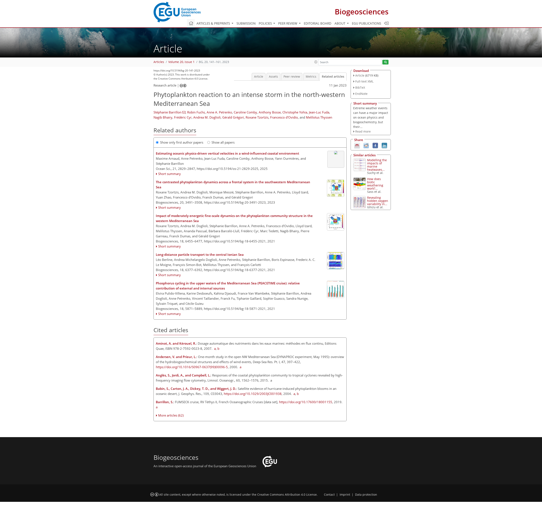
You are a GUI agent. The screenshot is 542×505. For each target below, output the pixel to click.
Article (258, 76)
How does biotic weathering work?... (375, 183)
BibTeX (360, 87)
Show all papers (223, 142)
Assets (273, 76)
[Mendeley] (357, 145)
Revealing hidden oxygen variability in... (377, 201)
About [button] (340, 23)
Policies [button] (266, 23)
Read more (363, 131)
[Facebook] (375, 145)
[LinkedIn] (384, 145)
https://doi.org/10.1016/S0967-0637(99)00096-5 (192, 367)
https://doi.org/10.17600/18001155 (305, 402)
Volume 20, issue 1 (181, 62)
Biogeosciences (362, 12)
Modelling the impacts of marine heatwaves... (377, 165)
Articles (158, 62)
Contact (329, 495)
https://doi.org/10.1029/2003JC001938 (253, 394)
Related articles (333, 76)
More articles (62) (171, 415)
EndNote (361, 94)
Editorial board (317, 23)
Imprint (345, 495)
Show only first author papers (181, 142)
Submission (246, 23)
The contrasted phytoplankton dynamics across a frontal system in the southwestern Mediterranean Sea (233, 184)
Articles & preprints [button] (213, 23)
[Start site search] (385, 62)
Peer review (291, 76)
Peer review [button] (288, 23)
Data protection (366, 495)
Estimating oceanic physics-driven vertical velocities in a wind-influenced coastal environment (227, 153)
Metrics (311, 76)
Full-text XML (364, 81)
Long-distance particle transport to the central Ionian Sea (200, 254)
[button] (315, 62)
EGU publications (366, 23)
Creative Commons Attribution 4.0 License (287, 495)
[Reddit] (366, 145)
